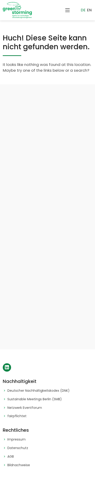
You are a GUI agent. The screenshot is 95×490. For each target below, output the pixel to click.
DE (83, 10)
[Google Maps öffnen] (31, 276)
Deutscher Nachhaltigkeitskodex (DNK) (38, 391)
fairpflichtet (17, 416)
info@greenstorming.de (60, 305)
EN (89, 10)
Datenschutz (17, 448)
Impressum (16, 439)
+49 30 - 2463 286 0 (57, 328)
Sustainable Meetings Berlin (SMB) (34, 399)
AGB (10, 457)
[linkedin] (7, 367)
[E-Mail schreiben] (31, 302)
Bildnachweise (18, 465)
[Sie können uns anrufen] (31, 325)
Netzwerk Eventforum (24, 408)
